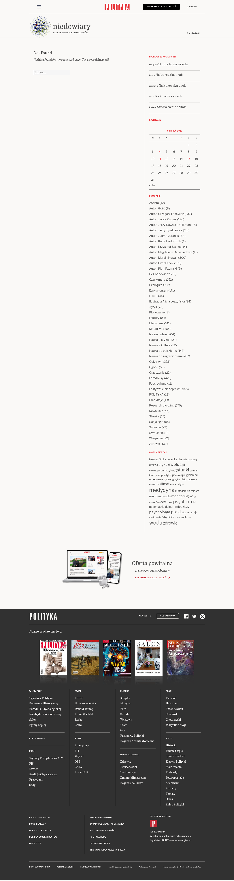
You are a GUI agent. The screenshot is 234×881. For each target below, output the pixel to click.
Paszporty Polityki (132, 735)
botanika (172, 459)
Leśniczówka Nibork (90, 867)
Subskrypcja (167, 616)
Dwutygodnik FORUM (39, 867)
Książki (125, 698)
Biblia (162, 459)
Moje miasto (174, 767)
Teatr (123, 725)
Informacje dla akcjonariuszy (107, 850)
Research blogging (161, 405)
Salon (32, 719)
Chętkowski (173, 719)
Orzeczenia (156, 373)
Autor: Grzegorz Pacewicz (166, 214)
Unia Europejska (85, 703)
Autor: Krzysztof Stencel (165, 247)
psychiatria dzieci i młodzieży (169, 507)
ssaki (177, 517)
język (193, 479)
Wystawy (126, 719)
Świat (78, 691)
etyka (163, 464)
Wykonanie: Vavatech (147, 867)
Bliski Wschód (84, 714)
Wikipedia (156, 438)
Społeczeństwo (175, 756)
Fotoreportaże (175, 777)
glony (168, 479)
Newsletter (145, 616)
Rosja (78, 719)
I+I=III (153, 296)
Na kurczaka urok (169, 74)
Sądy (32, 785)
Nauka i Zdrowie (129, 754)
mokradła (164, 496)
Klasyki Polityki (176, 761)
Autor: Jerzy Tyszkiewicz (165, 230)
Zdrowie (154, 444)
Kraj (31, 751)
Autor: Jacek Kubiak (162, 219)
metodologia (182, 491)
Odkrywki (155, 362)
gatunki (181, 470)
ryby (164, 517)
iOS (152, 832)
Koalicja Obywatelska (43, 774)
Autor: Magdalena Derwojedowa (170, 252)
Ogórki (153, 367)
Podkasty (172, 772)
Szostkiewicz (174, 709)
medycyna (161, 490)
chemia (182, 459)
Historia (171, 745)
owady (161, 502)
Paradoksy (156, 378)
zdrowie (170, 523)
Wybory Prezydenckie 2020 (46, 758)
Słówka (154, 416)
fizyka (169, 470)
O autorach (193, 33)
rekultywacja (155, 517)
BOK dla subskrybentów (43, 837)
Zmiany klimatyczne (133, 777)
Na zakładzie (158, 334)
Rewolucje (156, 411)
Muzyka (125, 703)
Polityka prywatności (102, 830)
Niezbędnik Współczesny (45, 714)
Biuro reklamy (37, 824)
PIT (77, 751)
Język (153, 307)
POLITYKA (156, 394)
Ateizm (154, 203)
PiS (31, 763)
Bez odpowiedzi (160, 274)
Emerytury (82, 745)
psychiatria (184, 501)
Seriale (124, 714)
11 (159, 159)
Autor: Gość (157, 208)
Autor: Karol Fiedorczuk (165, 241)
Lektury (154, 318)
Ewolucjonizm (158, 290)
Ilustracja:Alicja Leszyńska (167, 301)
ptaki (176, 511)
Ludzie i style (174, 751)
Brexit (79, 698)
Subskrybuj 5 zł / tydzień (161, 6)
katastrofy (154, 484)
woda (155, 522)
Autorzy (171, 788)
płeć (184, 512)
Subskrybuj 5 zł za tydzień (150, 577)
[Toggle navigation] (39, 7)
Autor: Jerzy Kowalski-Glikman (170, 225)
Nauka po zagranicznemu (166, 356)
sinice (171, 517)
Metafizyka (156, 329)
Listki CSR (81, 772)
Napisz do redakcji (40, 830)
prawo (169, 502)
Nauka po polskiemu (163, 351)
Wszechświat (128, 767)
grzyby (176, 479)
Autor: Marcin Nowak (163, 258)
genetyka (166, 475)
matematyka (177, 484)
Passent (171, 698)
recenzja (192, 512)
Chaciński (172, 714)
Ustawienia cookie (100, 843)
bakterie (153, 459)
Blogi (169, 691)
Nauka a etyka (159, 340)
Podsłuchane (158, 383)
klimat (164, 484)
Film (123, 709)
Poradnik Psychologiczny (45, 709)
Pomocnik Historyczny (43, 703)
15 (188, 159)
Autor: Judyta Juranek (164, 236)
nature (152, 502)
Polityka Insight (65, 867)
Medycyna (156, 323)
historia (185, 479)
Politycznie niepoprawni (165, 389)
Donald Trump (84, 709)
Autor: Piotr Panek (161, 263)
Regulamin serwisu (101, 817)
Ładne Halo (127, 867)
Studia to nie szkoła (173, 64)
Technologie (128, 772)
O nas (169, 799)
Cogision (118, 867)
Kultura (124, 691)
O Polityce (35, 843)
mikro (153, 496)
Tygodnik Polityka (41, 698)
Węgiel (79, 756)
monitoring (180, 496)
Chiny (78, 725)
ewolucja (176, 464)
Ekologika (155, 285)
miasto (195, 491)
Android (160, 832)
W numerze (35, 691)
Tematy (170, 793)
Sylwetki (155, 427)
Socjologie (156, 422)
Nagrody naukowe (131, 783)
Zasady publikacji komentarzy (107, 824)
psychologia (159, 512)
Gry (122, 730)
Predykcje (156, 400)
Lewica (33, 769)
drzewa (153, 464)
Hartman (172, 703)
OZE (77, 761)
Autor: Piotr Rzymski (163, 269)
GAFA (78, 767)
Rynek (78, 738)
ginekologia (179, 475)
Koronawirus (37, 738)
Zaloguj (192, 6)
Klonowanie (157, 312)
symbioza (186, 517)
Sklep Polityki (175, 804)
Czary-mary (157, 280)
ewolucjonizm (157, 470)
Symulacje (156, 433)
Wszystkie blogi (176, 725)
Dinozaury (192, 459)
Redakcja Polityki (39, 817)
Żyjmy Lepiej (37, 725)
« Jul (152, 185)
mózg (192, 496)
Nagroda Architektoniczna (137, 741)
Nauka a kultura (160, 345)
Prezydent (36, 779)
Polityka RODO (98, 837)
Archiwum (173, 783)
